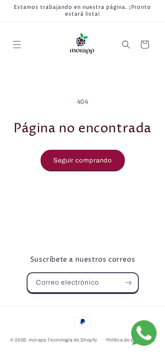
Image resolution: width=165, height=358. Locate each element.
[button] (17, 44)
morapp (37, 339)
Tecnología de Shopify (72, 339)
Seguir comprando (82, 160)
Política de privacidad (130, 339)
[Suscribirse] (128, 282)
